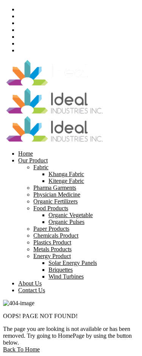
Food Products (50, 208)
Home (25, 153)
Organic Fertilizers (55, 201)
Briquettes (60, 269)
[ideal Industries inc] (54, 84)
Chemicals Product (55, 235)
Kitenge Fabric (66, 181)
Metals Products (52, 249)
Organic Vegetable (70, 215)
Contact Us (31, 290)
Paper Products (51, 228)
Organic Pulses (66, 222)
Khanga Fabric (66, 174)
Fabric (40, 167)
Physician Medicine (56, 194)
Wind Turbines (66, 276)
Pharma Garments (54, 187)
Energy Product (52, 256)
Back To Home (21, 349)
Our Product (33, 160)
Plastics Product (52, 242)
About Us (30, 283)
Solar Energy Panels (72, 263)
